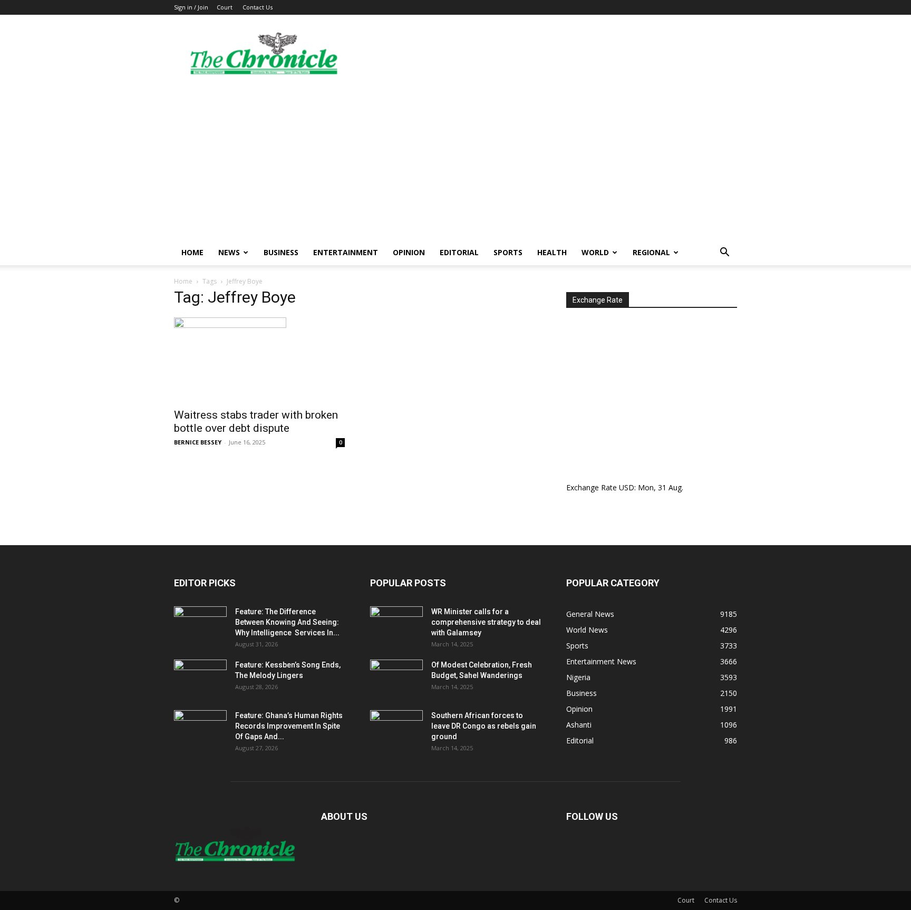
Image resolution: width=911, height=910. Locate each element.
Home (192, 252)
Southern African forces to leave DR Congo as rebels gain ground (483, 726)
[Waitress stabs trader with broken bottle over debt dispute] (259, 359)
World (595, 252)
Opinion (409, 252)
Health (552, 252)
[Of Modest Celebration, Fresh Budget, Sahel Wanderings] (396, 678)
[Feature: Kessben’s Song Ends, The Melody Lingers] (200, 678)
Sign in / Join (191, 7)
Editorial (459, 252)
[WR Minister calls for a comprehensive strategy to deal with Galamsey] (396, 624)
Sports (507, 252)
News (229, 252)
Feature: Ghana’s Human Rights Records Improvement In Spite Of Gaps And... (289, 726)
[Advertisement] (455, 161)
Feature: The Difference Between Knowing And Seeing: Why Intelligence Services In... (287, 622)
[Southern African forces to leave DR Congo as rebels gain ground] (396, 728)
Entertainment (345, 252)
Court (224, 7)
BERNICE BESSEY (197, 442)
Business (281, 252)
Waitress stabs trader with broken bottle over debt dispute (256, 421)
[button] (724, 253)
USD (626, 487)
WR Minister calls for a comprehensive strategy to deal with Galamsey (486, 622)
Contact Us (258, 7)
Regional (651, 252)
